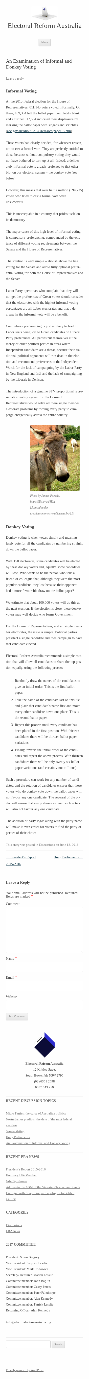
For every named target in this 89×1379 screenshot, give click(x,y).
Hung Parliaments (68, 857)
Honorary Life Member (21, 1175)
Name (11, 958)
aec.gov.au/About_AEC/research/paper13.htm (39, 131)
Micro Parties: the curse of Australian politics (36, 1113)
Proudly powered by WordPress (25, 1370)
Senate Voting (15, 1131)
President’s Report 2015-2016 (26, 1169)
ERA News (13, 1231)
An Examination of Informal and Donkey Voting (38, 1143)
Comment (13, 904)
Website (11, 997)
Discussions (47, 845)
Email (11, 977)
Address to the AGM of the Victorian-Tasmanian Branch (43, 1187)
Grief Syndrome (16, 1181)
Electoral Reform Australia (45, 25)
